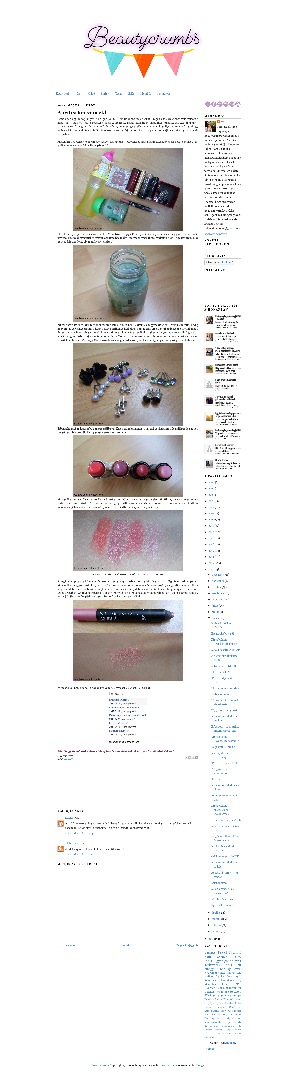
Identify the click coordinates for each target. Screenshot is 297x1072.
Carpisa (208, 1030)
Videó (91, 94)
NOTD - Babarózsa (222, 899)
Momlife (145, 94)
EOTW (236, 957)
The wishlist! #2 (221, 672)
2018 (211, 532)
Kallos (218, 999)
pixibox (208, 977)
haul (207, 957)
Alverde (216, 1022)
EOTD (208, 961)
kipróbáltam (234, 1018)
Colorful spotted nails (225, 333)
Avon (207, 980)
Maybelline (234, 973)
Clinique (236, 995)
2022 (211, 507)
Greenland (218, 1030)
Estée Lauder (226, 1003)
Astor (219, 988)
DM (206, 988)
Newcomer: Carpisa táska (226, 365)
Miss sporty (233, 980)
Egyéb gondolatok (227, 961)
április (216, 913)
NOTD (235, 953)
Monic (69, 818)
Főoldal (126, 945)
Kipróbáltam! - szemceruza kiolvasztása (220, 810)
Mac (212, 988)
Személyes (163, 94)
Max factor (229, 988)
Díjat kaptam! (219, 883)
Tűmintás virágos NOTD (226, 820)
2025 (211, 489)
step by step (211, 1003)
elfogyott (211, 969)
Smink (105, 94)
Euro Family (211, 1011)
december (218, 575)
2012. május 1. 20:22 (80, 855)
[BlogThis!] (190, 757)
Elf (239, 965)
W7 (239, 988)
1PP (206, 1014)
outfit (238, 977)
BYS (206, 996)
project (228, 992)
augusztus (218, 600)
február (217, 925)
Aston (237, 992)
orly (239, 1022)
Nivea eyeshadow (215, 1007)
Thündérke (72, 843)
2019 (211, 526)
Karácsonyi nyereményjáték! (228, 430)
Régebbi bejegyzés (187, 945)
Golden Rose (226, 984)
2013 (211, 563)
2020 (211, 520)
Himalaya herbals (215, 1018)
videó (209, 953)
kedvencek (68, 759)
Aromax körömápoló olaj (225, 1026)
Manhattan (217, 996)
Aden (213, 1014)
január (216, 931)
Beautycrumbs (100, 1066)
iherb (229, 1033)
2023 (211, 501)
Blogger (230, 1043)
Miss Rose (210, 984)
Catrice (220, 977)
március (217, 919)
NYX (223, 969)
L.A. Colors (234, 1014)
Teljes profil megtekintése (215, 234)
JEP (213, 1033)
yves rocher (234, 1011)
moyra (208, 1022)
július (215, 606)
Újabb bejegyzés (67, 945)
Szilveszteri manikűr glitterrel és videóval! (225, 398)
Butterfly (222, 1014)
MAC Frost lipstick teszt (225, 650)
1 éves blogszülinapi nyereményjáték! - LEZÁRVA (227, 349)
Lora (230, 977)
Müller (237, 1003)
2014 (211, 557)
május (215, 618)
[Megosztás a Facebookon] (196, 757)
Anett (223, 122)
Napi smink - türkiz (223, 747)
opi (229, 969)
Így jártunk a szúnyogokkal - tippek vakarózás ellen (227, 415)
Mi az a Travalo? (222, 460)
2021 (211, 514)
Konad (220, 992)
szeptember (219, 593)
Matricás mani (220, 694)
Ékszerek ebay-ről (222, 634)
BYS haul (216, 779)
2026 (211, 483)
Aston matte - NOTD (223, 666)
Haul (78, 94)
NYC (238, 984)
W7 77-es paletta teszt (224, 711)
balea (227, 996)
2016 (211, 545)
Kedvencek (62, 94)
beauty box (218, 980)
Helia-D (228, 1030)
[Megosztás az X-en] (193, 757)
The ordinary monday (225, 688)
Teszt (118, 94)
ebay (223, 1011)
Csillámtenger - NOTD (225, 857)
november (218, 581)
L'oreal (237, 969)
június (216, 612)
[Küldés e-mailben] (187, 757)
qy (205, 1026)
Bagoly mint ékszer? (224, 445)
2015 (211, 551)
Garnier (209, 992)
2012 (211, 569)
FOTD (228, 965)
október (217, 587)
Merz (221, 1033)
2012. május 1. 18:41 (80, 834)
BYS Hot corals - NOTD (225, 763)
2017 (211, 538)
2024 (211, 495)
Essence (221, 957)
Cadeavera (235, 1007)
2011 (211, 939)
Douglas (209, 999)
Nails (131, 94)
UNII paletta (229, 1022)
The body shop (232, 999)
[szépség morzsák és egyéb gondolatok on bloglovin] (219, 264)
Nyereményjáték (214, 973)
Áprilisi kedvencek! (81, 112)
